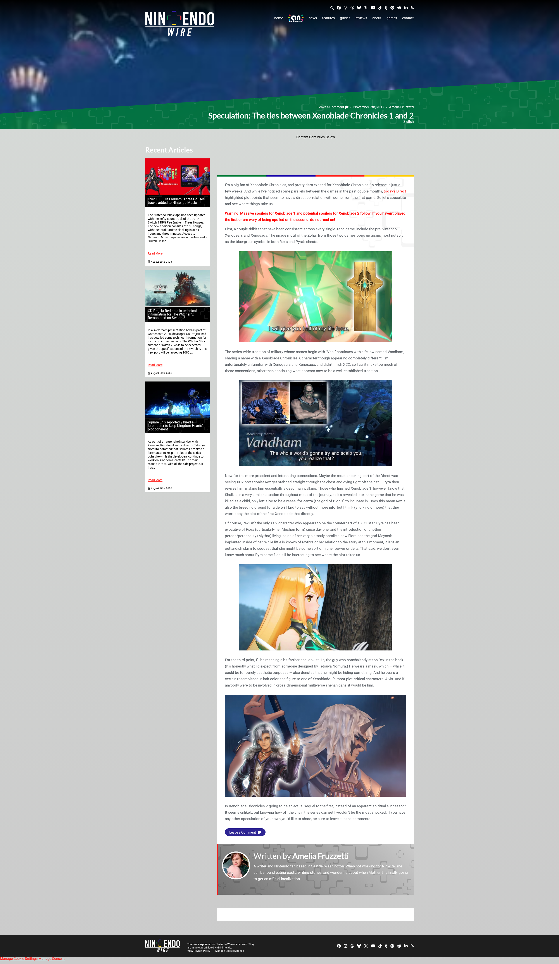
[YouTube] (373, 7)
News (313, 18)
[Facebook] (339, 7)
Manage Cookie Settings (229, 950)
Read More (155, 253)
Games (391, 18)
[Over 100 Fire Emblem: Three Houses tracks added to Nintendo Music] (177, 193)
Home (278, 18)
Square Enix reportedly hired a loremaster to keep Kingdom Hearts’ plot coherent (175, 425)
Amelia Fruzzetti (401, 107)
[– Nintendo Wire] (179, 25)
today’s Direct (395, 191)
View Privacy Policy (198, 950)
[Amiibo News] (296, 18)
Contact (408, 18)
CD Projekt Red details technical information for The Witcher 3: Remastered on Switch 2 (172, 314)
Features (328, 18)
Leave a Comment (331, 107)
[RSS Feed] (412, 7)
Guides (345, 18)
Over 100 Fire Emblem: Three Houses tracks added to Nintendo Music (176, 201)
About (376, 18)
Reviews (361, 18)
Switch (408, 122)
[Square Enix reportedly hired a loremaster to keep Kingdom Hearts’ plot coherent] (177, 416)
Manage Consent (51, 959)
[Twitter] (366, 7)
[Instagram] (345, 7)
